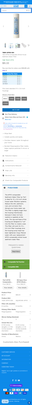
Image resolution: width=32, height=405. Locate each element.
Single (5, 98)
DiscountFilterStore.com (13, 399)
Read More (16, 251)
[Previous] (3, 26)
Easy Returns (25, 1)
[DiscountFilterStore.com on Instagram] (16, 380)
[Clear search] (27, 10)
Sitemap (17, 401)
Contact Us (16, 2)
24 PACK (5, 103)
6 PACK (24, 98)
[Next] (28, 26)
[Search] (29, 10)
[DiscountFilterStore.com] (16, 6)
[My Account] (26, 6)
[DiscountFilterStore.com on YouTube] (19, 380)
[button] (29, 402)
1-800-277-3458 (23, 2)
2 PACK (11, 98)
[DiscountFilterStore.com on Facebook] (13, 380)
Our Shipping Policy (8, 129)
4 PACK (18, 98)
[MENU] (1, 6)
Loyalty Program (10, 2)
